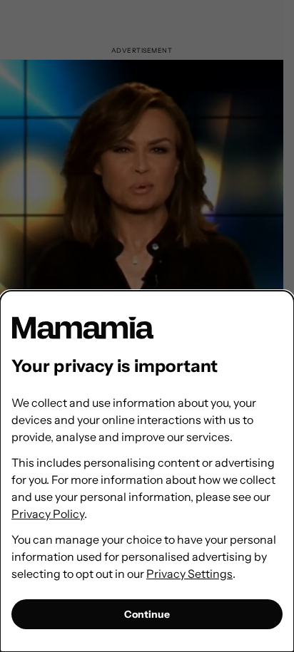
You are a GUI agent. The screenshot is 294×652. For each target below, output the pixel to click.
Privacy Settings (189, 573)
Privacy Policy (47, 514)
